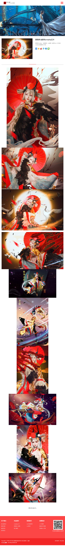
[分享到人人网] (46, 49)
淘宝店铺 (62, 540)
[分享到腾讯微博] (44, 49)
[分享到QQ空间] (39, 49)
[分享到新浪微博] (41, 49)
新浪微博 (57, 540)
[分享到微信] (49, 49)
